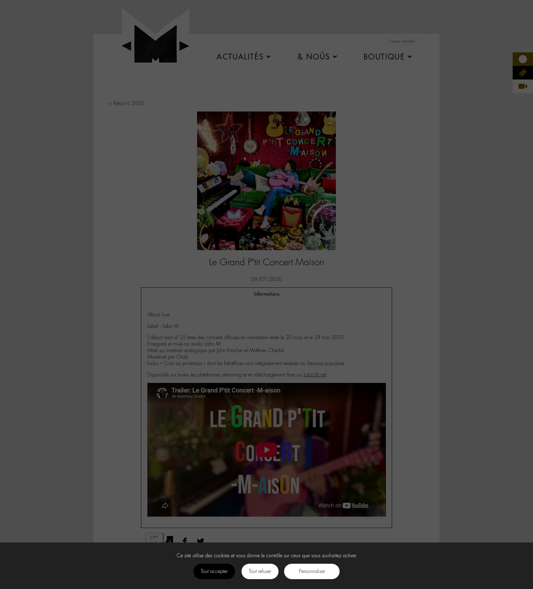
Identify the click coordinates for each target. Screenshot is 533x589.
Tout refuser (260, 571)
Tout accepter (214, 571)
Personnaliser (312, 571)
